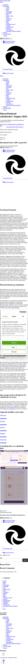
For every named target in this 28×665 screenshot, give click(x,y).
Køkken (8, 20)
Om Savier (5, 4)
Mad (7, 21)
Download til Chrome (9, 41)
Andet (7, 7)
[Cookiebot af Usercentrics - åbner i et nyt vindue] (19, 312)
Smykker (8, 28)
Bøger (7, 9)
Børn (7, 10)
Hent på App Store (9, 73)
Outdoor (8, 25)
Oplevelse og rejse (10, 24)
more (4, 608)
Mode (7, 22)
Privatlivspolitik (7, 34)
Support (5, 32)
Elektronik (8, 13)
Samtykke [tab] (5, 316)
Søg (1, 557)
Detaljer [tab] (14, 316)
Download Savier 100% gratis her (15, 127)
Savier (1, 2)
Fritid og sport (9, 16)
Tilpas (13, 347)
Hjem (7, 17)
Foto (7, 14)
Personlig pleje (9, 27)
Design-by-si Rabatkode (9, 408)
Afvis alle (14, 352)
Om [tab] (23, 316)
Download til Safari (9, 42)
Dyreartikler (9, 11)
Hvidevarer (9, 18)
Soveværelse (9, 29)
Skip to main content (5, 0)
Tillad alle (14, 342)
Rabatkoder (6, 6)
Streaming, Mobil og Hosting (13, 31)
